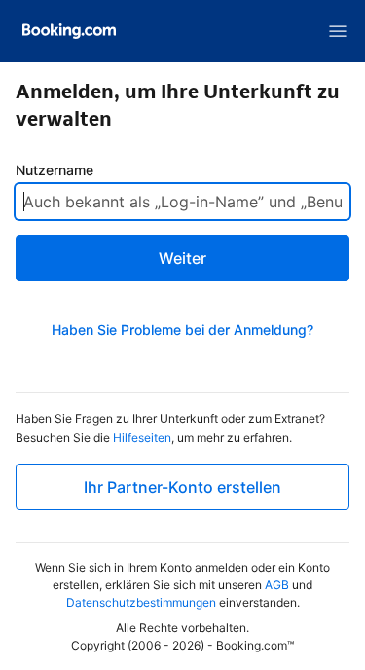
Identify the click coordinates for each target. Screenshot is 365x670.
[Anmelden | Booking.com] (69, 31)
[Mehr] (337, 31)
